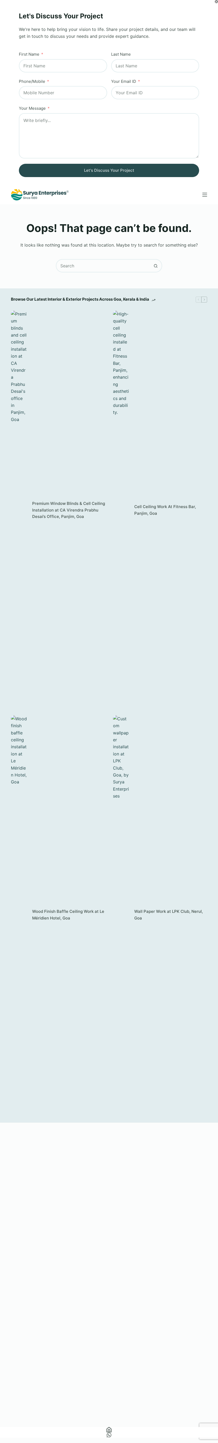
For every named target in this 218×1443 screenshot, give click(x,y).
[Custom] (109, 1435)
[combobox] (102, 265)
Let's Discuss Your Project (109, 170)
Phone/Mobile (32, 81)
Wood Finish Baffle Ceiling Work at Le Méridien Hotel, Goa (68, 915)
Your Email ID (123, 81)
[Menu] (204, 194)
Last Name (121, 54)
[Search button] (155, 266)
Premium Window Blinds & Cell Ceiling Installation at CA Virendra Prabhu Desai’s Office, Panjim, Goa (68, 510)
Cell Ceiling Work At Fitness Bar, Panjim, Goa (165, 510)
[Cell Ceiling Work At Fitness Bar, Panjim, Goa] (121, 510)
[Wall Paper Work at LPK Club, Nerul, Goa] (121, 915)
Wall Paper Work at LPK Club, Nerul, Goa (168, 915)
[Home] (109, 1429)
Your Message (32, 108)
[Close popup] (216, 1)
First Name (29, 54)
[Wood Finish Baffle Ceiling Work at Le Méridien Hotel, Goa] (19, 915)
